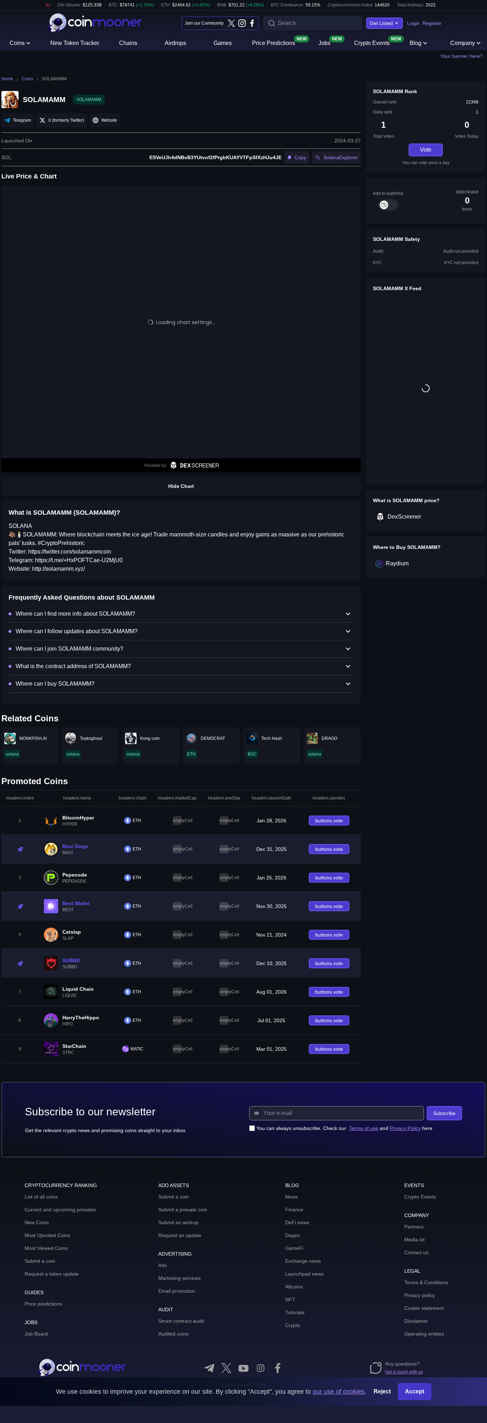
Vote (425, 150)
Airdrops (175, 43)
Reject (382, 1391)
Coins (17, 43)
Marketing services (179, 1278)
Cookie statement (424, 1308)
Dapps (292, 1235)
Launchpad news (304, 1274)
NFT (290, 1299)
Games (223, 43)
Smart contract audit (181, 1321)
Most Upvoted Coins (47, 1235)
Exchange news (303, 1261)
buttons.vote (329, 820)
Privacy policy (419, 1295)
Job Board (36, 1334)
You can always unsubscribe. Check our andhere (344, 1128)
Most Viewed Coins (46, 1248)
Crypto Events (372, 42)
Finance (294, 1209)
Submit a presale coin (182, 1209)
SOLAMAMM (54, 78)
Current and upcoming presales (60, 1209)
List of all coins (41, 1197)
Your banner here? (461, 56)
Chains (128, 43)
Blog (415, 43)
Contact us (416, 1252)
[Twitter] (231, 23)
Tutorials (294, 1312)
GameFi (294, 1248)
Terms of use (363, 1128)
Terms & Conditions (426, 1282)
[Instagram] (241, 23)
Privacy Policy (405, 1128)
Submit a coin (40, 1261)
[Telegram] (209, 1368)
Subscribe (444, 1113)
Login (413, 23)
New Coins (37, 1222)
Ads (162, 1265)
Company (462, 43)
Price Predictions (273, 42)
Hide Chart (181, 486)
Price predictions (43, 1304)
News (291, 1197)
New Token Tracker (74, 43)
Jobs (324, 42)
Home (7, 78)
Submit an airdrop (178, 1222)
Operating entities (424, 1334)
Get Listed (381, 23)
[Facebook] (252, 23)
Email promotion (176, 1291)
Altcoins (294, 1287)
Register (431, 23)
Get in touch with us (404, 1371)
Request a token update (52, 1274)
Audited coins (173, 1334)
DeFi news (297, 1222)
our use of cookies (339, 1391)
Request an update (179, 1235)
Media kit (414, 1239)
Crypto (292, 1325)
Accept (414, 1391)
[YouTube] (243, 1368)
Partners (414, 1227)
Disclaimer (416, 1321)
